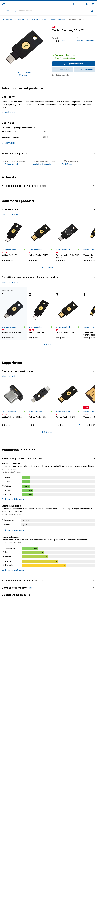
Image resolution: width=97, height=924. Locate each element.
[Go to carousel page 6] (52, 267)
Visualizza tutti (8, 214)
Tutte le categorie (8, 19)
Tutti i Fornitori (67, 164)
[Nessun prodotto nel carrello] (93, 4)
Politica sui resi (11, 164)
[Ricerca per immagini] (92, 10)
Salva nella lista (86, 69)
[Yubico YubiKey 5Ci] (40, 404)
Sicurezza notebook (58, 19)
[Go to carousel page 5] (50, 267)
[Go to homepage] (3, 4)
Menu (7, 10)
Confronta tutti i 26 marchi (13, 499)
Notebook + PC (22, 19)
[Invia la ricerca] (15, 11)
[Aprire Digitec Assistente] (86, 4)
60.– (55, 27)
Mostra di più (9, 112)
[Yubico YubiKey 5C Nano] (13, 404)
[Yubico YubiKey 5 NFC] (40, 241)
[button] (73, 57)
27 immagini (24, 75)
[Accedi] (80, 4)
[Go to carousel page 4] (48, 267)
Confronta (64, 69)
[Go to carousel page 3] (46, 267)
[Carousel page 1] (42, 267)
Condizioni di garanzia (42, 164)
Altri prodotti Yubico (85, 39)
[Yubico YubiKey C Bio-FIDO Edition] (68, 241)
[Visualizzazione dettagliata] (48, 486)
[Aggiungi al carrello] (24, 425)
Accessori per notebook (39, 19)
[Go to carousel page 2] (44, 267)
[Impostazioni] (74, 4)
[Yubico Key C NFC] (13, 241)
